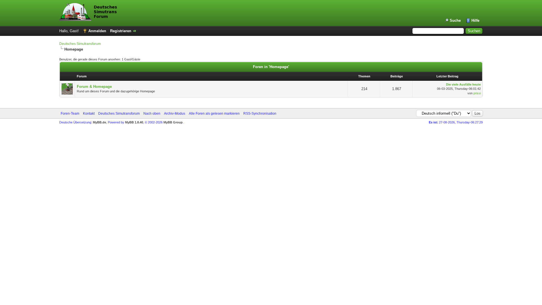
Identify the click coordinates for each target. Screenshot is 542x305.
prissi (477, 93)
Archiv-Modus (174, 114)
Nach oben (151, 114)
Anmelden (97, 31)
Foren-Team (70, 114)
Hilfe (475, 20)
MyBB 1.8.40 (134, 122)
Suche (455, 20)
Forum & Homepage (94, 86)
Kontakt (89, 114)
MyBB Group (173, 122)
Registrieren (120, 31)
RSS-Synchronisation (259, 114)
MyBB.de (99, 122)
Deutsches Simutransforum (80, 44)
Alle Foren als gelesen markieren (214, 114)
